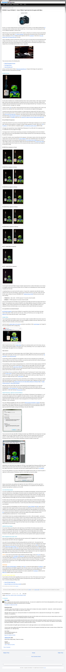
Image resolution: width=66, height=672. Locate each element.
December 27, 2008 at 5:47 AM (11, 604)
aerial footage (36, 324)
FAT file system (8, 373)
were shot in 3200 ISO (17, 366)
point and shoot (13, 356)
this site (38, 554)
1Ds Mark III (32, 35)
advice (7, 595)
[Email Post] (20, 593)
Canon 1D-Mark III (22, 138)
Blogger (45, 667)
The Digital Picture (8, 65)
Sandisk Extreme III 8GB (28, 294)
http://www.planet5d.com (21, 69)
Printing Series (16, 4)
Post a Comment (7, 647)
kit (10, 107)
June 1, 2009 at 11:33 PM (10, 644)
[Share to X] (24, 593)
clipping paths (8, 637)
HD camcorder (19, 389)
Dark (25, 4)
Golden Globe (18, 345)
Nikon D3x (22, 556)
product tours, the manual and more (9, 37)
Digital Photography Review (9, 63)
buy (9, 595)
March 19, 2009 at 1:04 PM (10, 635)
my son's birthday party (12, 388)
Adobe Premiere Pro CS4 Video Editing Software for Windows (26, 381)
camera (12, 595)
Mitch (6, 600)
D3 (44, 27)
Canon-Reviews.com (8, 67)
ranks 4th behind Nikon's (12, 566)
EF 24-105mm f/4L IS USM (31, 140)
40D (37, 506)
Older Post (60, 652)
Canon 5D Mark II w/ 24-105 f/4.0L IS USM (12, 584)
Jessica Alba (20, 376)
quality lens (4, 314)
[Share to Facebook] (25, 593)
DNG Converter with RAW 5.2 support (32, 402)
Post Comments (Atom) (36, 656)
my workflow (41, 468)
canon (15, 595)
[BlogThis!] (23, 593)
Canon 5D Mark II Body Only (9, 582)
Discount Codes (9, 4)
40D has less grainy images (10, 546)
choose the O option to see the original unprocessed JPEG (32, 117)
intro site (41, 35)
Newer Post (6, 652)
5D (13, 35)
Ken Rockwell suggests (6, 311)
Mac (39, 381)
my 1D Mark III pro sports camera (30, 125)
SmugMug (13, 117)
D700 (25, 566)
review (24, 595)
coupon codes (36, 589)
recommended (20, 595)
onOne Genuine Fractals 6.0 (14, 115)
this (3, 512)
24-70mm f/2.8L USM (39, 141)
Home (4, 4)
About (21, 4)
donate (29, 589)
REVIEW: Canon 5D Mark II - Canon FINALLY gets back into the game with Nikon (22, 10)
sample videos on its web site (15, 324)
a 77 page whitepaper (19, 34)
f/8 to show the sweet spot (10, 114)
